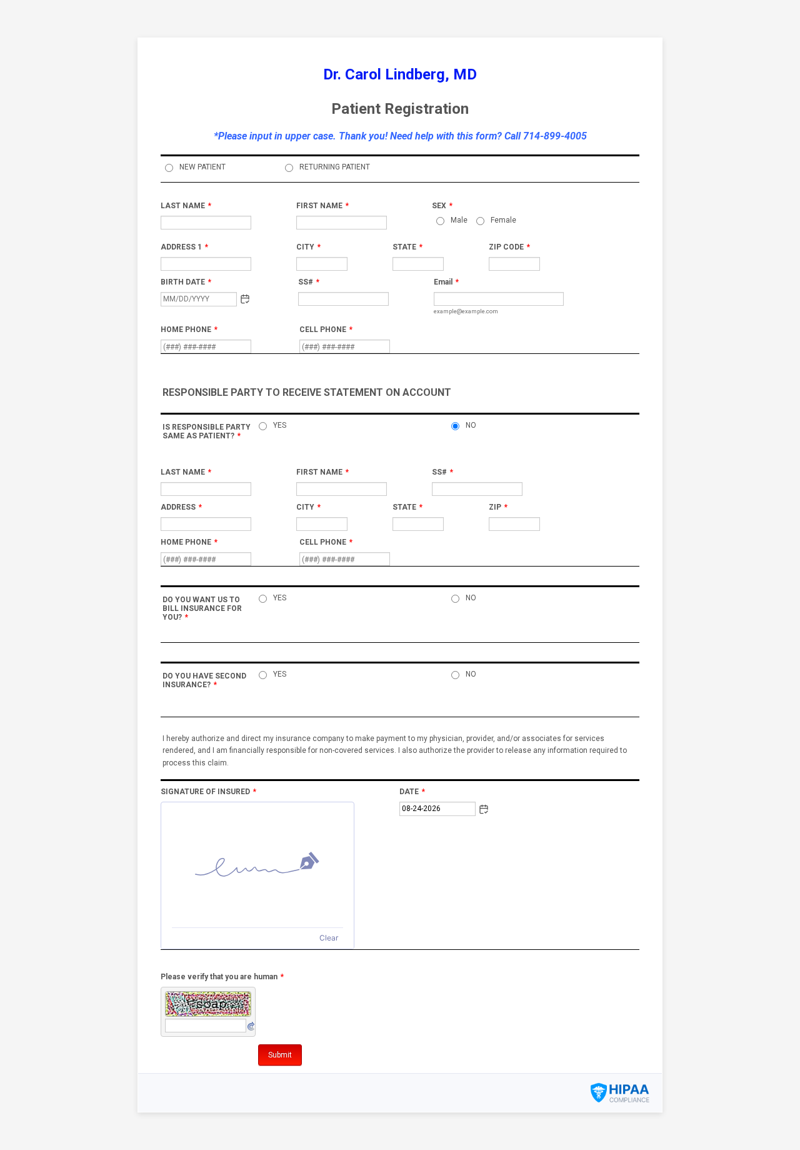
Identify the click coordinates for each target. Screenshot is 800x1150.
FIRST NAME (322, 205)
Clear (328, 937)
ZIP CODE (509, 247)
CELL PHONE (325, 329)
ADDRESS (181, 507)
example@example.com (466, 311)
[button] (245, 299)
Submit (280, 1055)
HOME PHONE (189, 329)
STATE (407, 247)
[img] (257, 864)
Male (459, 220)
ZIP (498, 507)
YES (279, 425)
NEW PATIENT (202, 167)
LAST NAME (186, 205)
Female (503, 220)
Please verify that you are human (222, 976)
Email (446, 282)
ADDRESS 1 (184, 247)
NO (471, 425)
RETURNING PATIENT (334, 167)
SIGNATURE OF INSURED (208, 791)
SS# (308, 282)
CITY (308, 247)
